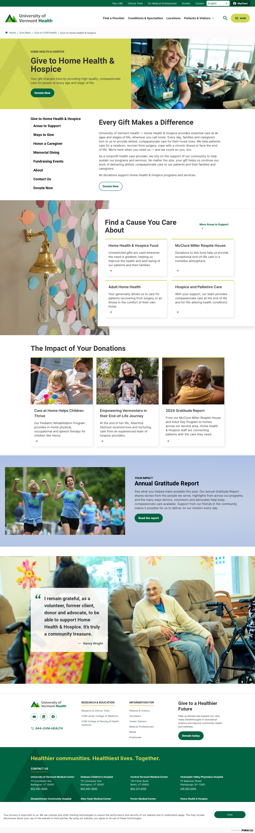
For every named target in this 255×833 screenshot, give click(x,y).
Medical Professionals (141, 726)
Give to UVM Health (45, 32)
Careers (199, 3)
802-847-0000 (39, 788)
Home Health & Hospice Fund (133, 245)
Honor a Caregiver (47, 144)
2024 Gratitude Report (185, 410)
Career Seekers (137, 721)
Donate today (191, 735)
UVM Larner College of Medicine (99, 715)
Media (132, 731)
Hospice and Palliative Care (198, 287)
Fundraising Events (48, 161)
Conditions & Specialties (145, 18)
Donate (186, 3)
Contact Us (42, 179)
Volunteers (135, 715)
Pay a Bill (117, 3)
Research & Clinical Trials (95, 710)
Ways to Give (43, 135)
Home (12, 32)
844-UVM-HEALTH (49, 728)
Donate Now (42, 92)
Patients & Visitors (197, 18)
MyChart (243, 3)
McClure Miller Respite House (200, 245)
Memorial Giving (46, 152)
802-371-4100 (138, 788)
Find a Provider (114, 18)
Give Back (25, 32)
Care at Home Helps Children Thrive (59, 413)
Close (230, 814)
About (38, 170)
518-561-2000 (188, 788)
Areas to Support (47, 126)
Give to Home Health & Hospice (56, 119)
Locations (173, 18)
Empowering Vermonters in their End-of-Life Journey (123, 413)
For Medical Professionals (162, 3)
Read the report (148, 518)
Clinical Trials (135, 3)
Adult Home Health (124, 287)
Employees (135, 737)
